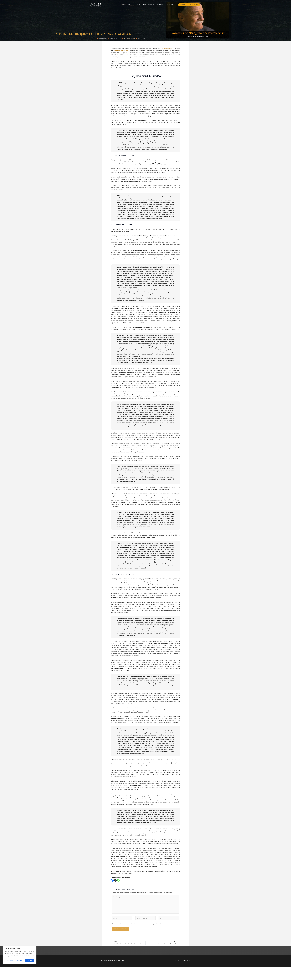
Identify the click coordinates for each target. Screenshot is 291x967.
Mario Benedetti (166, 48)
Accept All (29, 960)
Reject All (19, 960)
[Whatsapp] (118, 880)
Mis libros (159, 5)
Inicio (123, 5)
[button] (160, 5)
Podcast (151, 5)
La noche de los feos (121, 51)
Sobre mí (130, 5)
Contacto (170, 5)
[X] (115, 880)
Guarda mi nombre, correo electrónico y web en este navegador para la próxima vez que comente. (144, 924)
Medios (137, 5)
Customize (10, 960)
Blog (144, 5)
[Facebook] (112, 880)
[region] (19, 955)
